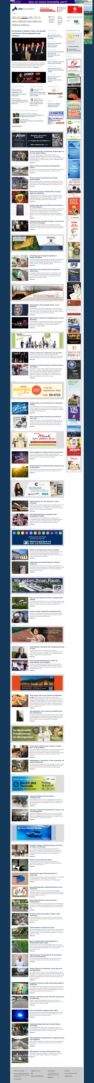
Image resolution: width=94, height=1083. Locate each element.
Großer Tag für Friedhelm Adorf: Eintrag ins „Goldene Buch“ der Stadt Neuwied (45, 747)
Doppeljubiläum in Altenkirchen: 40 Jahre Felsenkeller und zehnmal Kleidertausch (47, 761)
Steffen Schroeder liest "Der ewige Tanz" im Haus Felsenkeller (44, 502)
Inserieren (60, 17)
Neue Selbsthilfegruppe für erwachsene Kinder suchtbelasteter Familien (43, 515)
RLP (39, 17)
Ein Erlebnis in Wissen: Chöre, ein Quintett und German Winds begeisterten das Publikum (29, 33)
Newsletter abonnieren (53, 106)
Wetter (40, 21)
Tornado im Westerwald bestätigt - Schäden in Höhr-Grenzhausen (45, 914)
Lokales (14, 21)
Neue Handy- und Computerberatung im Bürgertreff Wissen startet (45, 270)
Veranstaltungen (22, 21)
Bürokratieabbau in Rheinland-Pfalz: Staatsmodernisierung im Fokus (47, 647)
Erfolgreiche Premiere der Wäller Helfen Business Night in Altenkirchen (47, 984)
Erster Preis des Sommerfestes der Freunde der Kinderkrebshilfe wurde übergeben (44, 661)
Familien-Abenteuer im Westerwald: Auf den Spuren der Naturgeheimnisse (46, 969)
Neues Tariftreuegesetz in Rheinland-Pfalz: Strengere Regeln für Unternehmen (45, 192)
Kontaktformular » (69, 1076)
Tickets (68, 20)
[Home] (12, 13)
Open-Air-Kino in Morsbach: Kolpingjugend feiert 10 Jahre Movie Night (47, 318)
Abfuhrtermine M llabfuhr (53, 105)
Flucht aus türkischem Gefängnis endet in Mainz (44, 1010)
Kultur (36, 17)
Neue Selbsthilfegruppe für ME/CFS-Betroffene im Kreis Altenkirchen (46, 888)
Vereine (30, 17)
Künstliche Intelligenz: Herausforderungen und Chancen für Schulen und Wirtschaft (46, 846)
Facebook (53, 17)
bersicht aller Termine (16, 126)
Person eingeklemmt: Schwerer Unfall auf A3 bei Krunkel (46, 452)
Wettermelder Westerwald (75, 50)
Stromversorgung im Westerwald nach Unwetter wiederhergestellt (44, 178)
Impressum (60, 22)
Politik (19, 17)
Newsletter (51, 22)
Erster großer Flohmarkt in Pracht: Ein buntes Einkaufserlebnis (55, 45)
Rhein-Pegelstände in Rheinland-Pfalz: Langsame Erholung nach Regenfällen (47, 1038)
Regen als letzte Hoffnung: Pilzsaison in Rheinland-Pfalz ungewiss (46, 598)
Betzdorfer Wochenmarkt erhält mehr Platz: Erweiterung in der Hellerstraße (47, 997)
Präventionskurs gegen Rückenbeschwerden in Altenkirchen (43, 874)
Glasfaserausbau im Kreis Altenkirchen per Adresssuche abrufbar (56, 70)
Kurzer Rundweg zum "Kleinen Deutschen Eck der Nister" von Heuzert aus (20, 102)
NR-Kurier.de (51, 20)
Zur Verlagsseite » (18, 1079)
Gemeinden (35, 21)
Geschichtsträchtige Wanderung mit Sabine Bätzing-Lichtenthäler (45, 1025)
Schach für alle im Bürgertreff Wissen (41, 860)
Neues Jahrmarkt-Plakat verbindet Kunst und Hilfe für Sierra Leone (45, 417)
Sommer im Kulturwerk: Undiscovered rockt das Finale (46, 353)
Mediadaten (60, 18)
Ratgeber (29, 21)
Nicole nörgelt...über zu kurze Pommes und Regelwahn (46, 695)
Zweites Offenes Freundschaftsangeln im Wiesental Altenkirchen (45, 563)
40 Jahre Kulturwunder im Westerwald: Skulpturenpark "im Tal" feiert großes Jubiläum (47, 152)
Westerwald (16, 24)
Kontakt (59, 24)
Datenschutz (60, 20)
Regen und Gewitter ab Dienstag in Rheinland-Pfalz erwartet (45, 166)
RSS (32, 1073)
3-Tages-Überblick (73, 46)
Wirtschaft (24, 17)
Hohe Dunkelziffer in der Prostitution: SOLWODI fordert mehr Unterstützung (46, 712)
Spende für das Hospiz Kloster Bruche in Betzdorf (44, 550)
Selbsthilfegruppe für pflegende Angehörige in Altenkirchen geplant (43, 256)
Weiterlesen (36, 67)
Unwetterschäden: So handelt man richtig (42, 927)
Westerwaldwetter (73, 49)
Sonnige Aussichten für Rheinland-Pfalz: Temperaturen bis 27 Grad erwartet (47, 466)
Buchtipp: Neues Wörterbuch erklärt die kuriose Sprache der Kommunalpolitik (46, 206)
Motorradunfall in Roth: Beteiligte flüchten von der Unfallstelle (55, 36)
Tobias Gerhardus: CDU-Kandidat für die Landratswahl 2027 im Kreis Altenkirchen (46, 955)
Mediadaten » (51, 1077)
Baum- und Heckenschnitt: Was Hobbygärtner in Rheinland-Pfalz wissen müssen (44, 942)
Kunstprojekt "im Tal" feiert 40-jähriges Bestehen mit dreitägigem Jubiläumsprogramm (32, 115)
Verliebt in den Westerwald (37, 1076)
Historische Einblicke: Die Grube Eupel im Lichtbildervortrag (42, 797)
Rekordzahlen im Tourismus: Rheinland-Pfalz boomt (45, 1051)
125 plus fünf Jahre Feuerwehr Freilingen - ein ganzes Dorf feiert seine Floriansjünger (47, 222)
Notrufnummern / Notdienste (54, 103)
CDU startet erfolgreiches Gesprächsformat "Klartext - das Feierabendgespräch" (47, 810)
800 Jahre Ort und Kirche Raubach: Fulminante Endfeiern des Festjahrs (46, 366)
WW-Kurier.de (52, 19)
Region (14, 17)
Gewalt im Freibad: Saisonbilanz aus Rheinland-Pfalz (45, 611)
